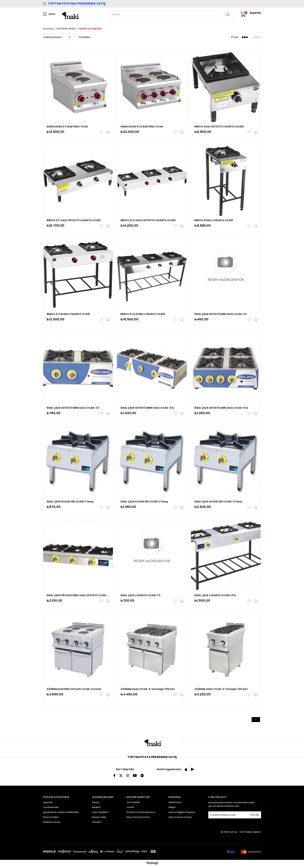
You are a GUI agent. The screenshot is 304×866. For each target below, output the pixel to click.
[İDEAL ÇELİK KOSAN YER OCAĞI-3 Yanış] (226, 462)
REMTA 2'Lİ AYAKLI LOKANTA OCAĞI (68, 314)
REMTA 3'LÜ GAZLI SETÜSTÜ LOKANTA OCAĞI (148, 220)
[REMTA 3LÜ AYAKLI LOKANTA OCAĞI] (152, 274)
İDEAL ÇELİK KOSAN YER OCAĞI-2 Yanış (144, 501)
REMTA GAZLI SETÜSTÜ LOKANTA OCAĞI (219, 126)
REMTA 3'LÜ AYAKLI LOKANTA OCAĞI (143, 314)
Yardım (130, 807)
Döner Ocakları (51, 817)
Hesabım (97, 822)
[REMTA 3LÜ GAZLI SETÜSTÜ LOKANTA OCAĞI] (152, 181)
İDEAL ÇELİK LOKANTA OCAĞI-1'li (140, 595)
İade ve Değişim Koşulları (182, 812)
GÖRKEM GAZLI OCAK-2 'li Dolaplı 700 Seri (221, 689)
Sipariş (95, 802)
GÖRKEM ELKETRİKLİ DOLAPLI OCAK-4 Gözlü (74, 689)
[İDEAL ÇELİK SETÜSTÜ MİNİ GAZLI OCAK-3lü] (152, 368)
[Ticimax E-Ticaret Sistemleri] (152, 863)
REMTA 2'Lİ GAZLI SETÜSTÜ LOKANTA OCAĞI (74, 220)
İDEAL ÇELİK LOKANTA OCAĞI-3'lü (215, 595)
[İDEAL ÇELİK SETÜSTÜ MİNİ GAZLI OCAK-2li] (78, 368)
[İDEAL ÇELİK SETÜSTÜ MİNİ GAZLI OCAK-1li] (226, 274)
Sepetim (96, 807)
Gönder (255, 814)
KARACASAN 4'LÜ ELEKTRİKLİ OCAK (142, 126)
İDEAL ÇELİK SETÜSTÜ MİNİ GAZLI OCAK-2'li (73, 408)
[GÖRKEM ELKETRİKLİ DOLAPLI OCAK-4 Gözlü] (78, 650)
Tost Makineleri (51, 807)
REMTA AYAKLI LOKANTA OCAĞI (213, 220)
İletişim (172, 807)
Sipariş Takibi (99, 817)
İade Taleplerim (100, 812)
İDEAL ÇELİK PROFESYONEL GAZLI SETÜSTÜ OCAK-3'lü (78, 595)
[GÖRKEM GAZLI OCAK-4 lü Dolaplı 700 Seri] (152, 650)
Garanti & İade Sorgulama (140, 812)
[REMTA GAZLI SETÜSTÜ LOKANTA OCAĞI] (226, 87)
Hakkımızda (175, 802)
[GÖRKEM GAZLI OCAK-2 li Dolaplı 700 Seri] (226, 650)
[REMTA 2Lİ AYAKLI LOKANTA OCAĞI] (78, 274)
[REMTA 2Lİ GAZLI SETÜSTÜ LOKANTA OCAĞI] (78, 181)
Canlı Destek (133, 802)
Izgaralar (48, 802)
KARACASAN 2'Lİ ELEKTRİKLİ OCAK (67, 126)
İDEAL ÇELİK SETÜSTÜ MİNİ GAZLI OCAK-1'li (220, 314)
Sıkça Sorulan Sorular (138, 817)
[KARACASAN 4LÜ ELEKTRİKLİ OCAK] (152, 87)
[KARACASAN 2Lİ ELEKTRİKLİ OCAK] (78, 87)
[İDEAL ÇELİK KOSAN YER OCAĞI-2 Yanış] (152, 462)
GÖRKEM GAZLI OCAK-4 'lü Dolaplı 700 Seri (148, 689)
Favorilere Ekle (102, 132)
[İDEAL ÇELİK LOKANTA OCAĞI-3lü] (226, 556)
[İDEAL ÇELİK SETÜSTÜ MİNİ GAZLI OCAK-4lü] (226, 368)
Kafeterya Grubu (51, 822)
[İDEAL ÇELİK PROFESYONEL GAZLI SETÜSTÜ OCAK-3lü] (78, 556)
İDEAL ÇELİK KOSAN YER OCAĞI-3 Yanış (218, 501)
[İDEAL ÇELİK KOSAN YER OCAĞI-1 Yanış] (78, 462)
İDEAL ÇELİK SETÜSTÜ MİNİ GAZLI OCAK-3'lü (147, 408)
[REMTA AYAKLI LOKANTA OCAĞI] (226, 181)
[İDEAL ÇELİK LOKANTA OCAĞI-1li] (152, 556)
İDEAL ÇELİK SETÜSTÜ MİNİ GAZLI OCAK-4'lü (221, 408)
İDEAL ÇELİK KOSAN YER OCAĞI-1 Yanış (70, 501)
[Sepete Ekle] (107, 132)
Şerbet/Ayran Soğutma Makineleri (61, 812)
